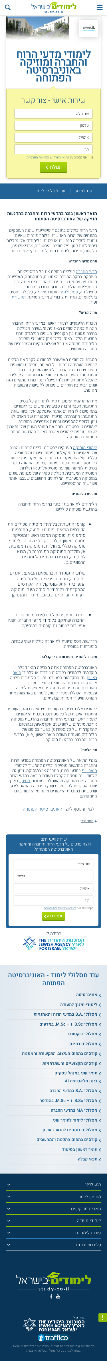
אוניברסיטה (86, 994)
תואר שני (89, 770)
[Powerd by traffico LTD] (54, 1338)
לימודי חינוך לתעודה (78, 1004)
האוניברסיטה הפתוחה (42, 809)
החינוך (24, 781)
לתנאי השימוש (59, 157)
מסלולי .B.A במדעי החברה (73, 1090)
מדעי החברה (86, 271)
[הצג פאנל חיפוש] (7, 7)
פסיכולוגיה (68, 292)
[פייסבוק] (51, 1296)
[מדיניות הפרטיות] (102, 1317)
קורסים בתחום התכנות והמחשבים (67, 1139)
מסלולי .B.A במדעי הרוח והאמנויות (65, 1014)
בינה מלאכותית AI (81, 1081)
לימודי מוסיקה (85, 447)
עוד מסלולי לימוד (49, 191)
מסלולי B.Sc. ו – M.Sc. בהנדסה (68, 1100)
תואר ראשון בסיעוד (79, 1149)
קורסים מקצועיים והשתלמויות (70, 1063)
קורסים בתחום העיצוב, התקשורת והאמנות (59, 1053)
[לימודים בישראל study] (53, 7)
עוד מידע (84, 191)
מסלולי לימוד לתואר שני (75, 1120)
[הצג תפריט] (8, 1184)
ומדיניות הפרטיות (38, 157)
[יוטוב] (58, 1296)
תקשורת (19, 297)
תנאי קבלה (87, 1159)
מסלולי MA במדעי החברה (74, 1110)
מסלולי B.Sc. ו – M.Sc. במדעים (68, 1024)
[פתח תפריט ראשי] (99, 7)
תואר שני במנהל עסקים (75, 1073)
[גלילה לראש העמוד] (102, 1346)
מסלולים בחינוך (82, 1044)
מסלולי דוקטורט (82, 1034)
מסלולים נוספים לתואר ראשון (70, 1130)
